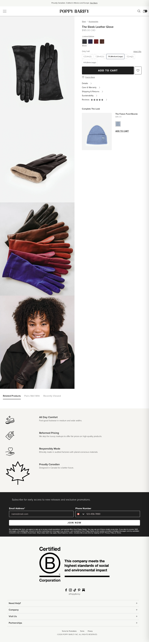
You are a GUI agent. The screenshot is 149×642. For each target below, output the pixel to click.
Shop (84, 21)
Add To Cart (108, 70)
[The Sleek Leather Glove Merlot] (96, 41)
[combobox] (80, 514)
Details (85, 83)
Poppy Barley (74, 11)
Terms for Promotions (69, 631)
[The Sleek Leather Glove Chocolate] (102, 41)
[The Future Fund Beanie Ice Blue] (118, 124)
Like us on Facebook (66, 590)
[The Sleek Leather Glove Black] (84, 41)
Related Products (12, 396)
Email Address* (17, 508)
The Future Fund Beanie (126, 114)
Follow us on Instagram (70, 590)
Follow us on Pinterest (79, 590)
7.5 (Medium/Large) (115, 56)
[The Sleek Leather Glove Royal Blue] (90, 41)
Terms (119, 533)
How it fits (137, 51)
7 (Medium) (99, 56)
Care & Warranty (89, 87)
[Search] (139, 11)
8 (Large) (130, 56)
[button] (97, 100)
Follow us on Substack (83, 590)
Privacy (90, 631)
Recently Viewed (52, 396)
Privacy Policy (110, 533)
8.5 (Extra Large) (90, 62)
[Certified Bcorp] (74, 565)
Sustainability (88, 95)
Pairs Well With (32, 396)
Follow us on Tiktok (74, 590)
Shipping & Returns (90, 91)
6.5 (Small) (88, 56)
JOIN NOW (74, 522)
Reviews (86, 99)
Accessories (93, 21)
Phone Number (83, 508)
